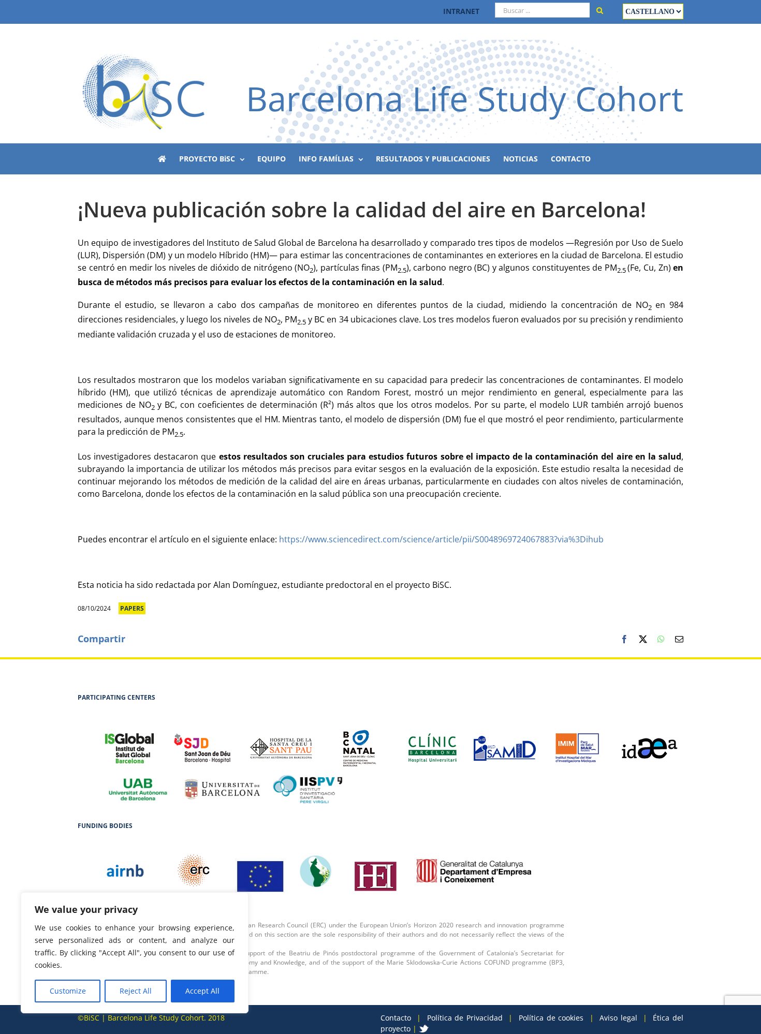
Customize (68, 991)
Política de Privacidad (465, 1018)
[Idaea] (650, 742)
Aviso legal (618, 1018)
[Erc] (261, 871)
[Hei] (375, 871)
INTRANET (461, 11)
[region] (134, 952)
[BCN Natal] (360, 743)
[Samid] (505, 743)
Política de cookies (551, 1018)
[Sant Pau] (281, 743)
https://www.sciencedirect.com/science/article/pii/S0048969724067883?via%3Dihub (441, 539)
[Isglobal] (129, 743)
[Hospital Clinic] (432, 742)
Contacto (395, 1018)
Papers (132, 608)
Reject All (136, 991)
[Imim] (577, 742)
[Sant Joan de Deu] (202, 742)
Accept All (202, 991)
